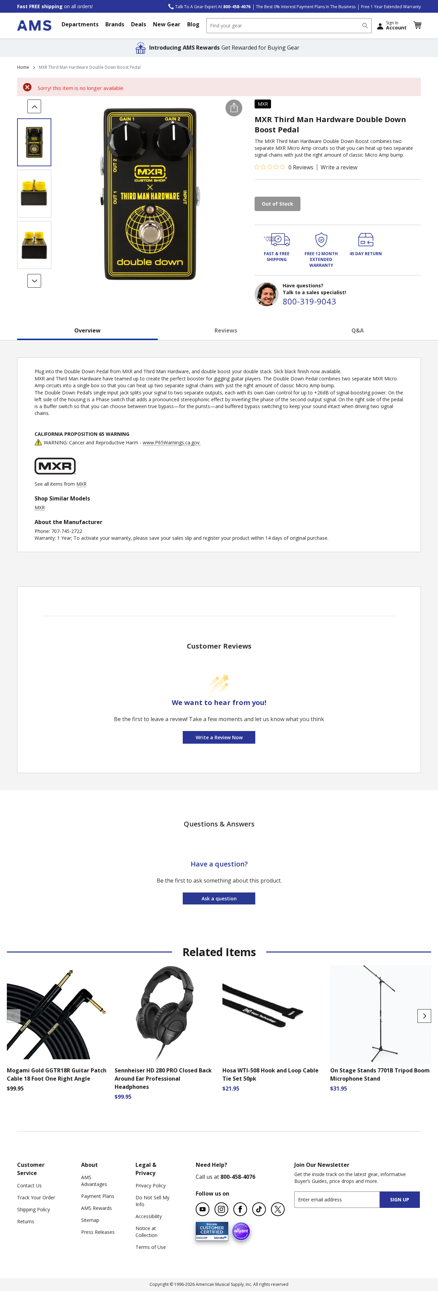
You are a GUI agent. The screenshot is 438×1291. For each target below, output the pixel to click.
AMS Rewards (96, 1208)
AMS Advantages (94, 1180)
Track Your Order (36, 1197)
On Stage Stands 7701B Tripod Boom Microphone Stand (380, 1074)
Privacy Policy (151, 1185)
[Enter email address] (343, 1199)
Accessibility (149, 1216)
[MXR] (55, 477)
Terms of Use (151, 1247)
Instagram (221, 1209)
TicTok (259, 1209)
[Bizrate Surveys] (218, 1237)
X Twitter (278, 1209)
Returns (25, 1221)
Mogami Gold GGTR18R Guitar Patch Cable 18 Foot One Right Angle (56, 1074)
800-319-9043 (309, 301)
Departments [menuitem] (80, 24)
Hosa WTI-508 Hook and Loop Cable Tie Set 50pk (270, 1074)
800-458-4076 (237, 1177)
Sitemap (90, 1220)
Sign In (396, 25)
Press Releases (98, 1232)
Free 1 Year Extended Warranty (391, 7)
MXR (263, 104)
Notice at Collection (146, 1231)
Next (424, 1016)
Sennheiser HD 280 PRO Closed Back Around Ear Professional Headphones (163, 1079)
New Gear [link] (166, 24)
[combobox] (289, 25)
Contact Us (29, 1185)
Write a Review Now (219, 737)
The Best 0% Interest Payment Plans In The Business (306, 7)
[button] (417, 25)
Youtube (202, 1209)
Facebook (240, 1209)
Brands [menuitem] (114, 24)
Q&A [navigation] (357, 330)
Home (23, 67)
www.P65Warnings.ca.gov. (172, 442)
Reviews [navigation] (226, 330)
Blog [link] (193, 24)
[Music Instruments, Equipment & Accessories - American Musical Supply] (34, 25)
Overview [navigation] (87, 330)
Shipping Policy (33, 1209)
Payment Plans (97, 1196)
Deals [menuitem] (138, 24)
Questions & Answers (219, 824)
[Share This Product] (234, 108)
